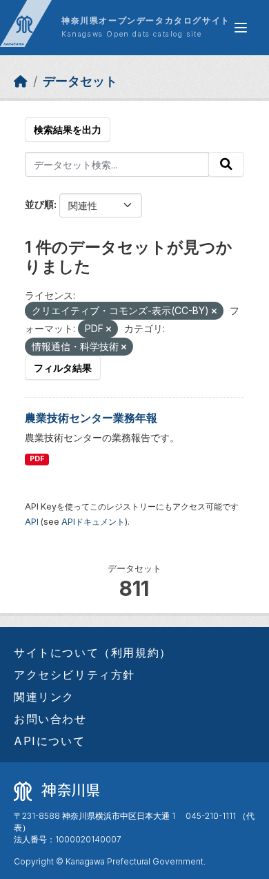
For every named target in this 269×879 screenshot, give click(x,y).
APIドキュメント (93, 521)
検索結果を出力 (67, 129)
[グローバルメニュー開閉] (241, 27)
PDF (37, 458)
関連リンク (44, 697)
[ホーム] (21, 81)
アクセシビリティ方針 (74, 675)
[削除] (214, 311)
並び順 (39, 204)
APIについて (49, 741)
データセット (80, 81)
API (32, 521)
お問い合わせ (50, 719)
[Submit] (226, 164)
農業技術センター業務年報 (91, 418)
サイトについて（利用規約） (93, 652)
